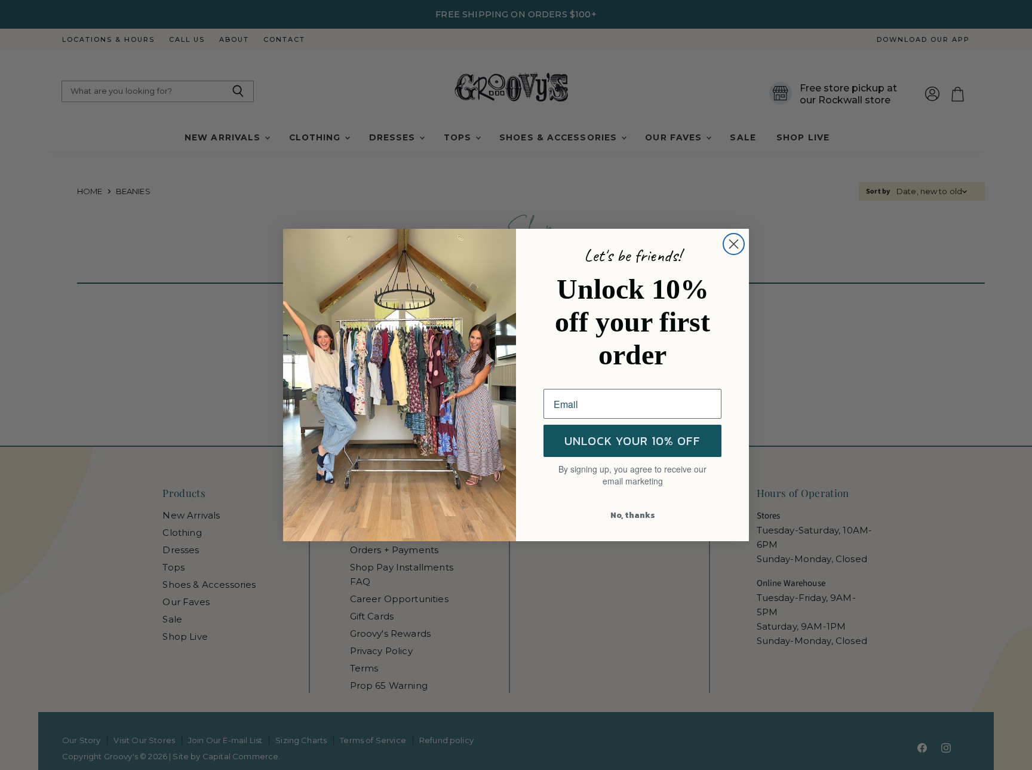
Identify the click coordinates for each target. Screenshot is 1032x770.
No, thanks (632, 515)
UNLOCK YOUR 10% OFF (632, 441)
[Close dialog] (733, 244)
